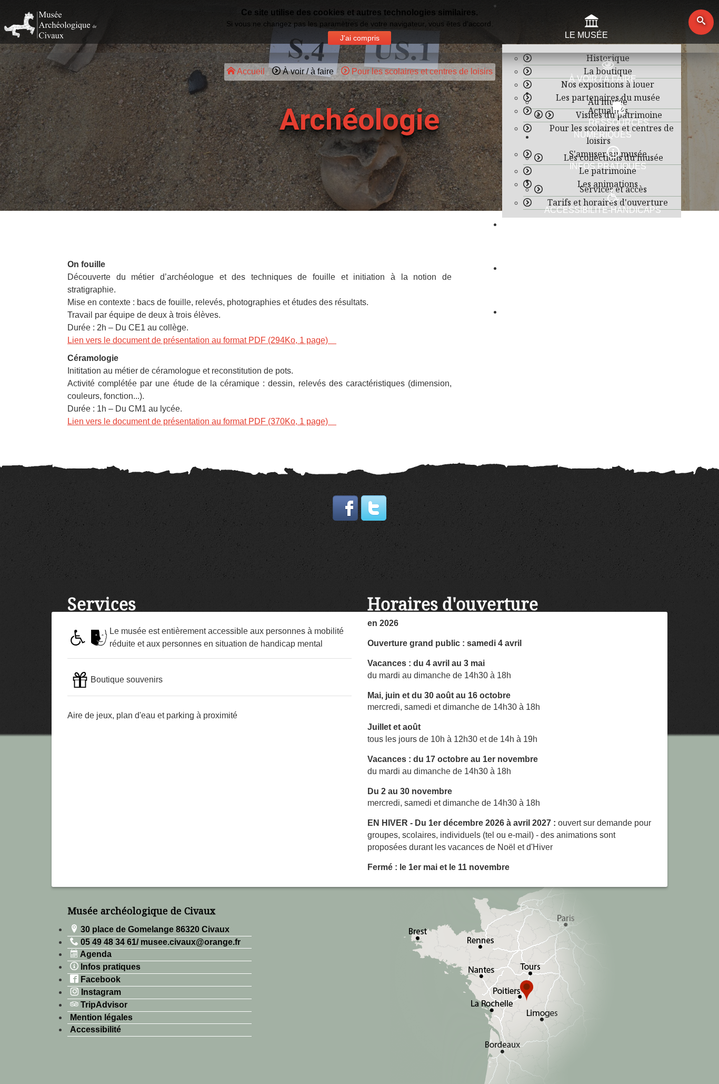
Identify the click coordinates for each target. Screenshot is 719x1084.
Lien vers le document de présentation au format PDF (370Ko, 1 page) (197, 421)
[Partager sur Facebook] (345, 508)
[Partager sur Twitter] (373, 508)
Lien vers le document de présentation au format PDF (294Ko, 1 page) (197, 340)
